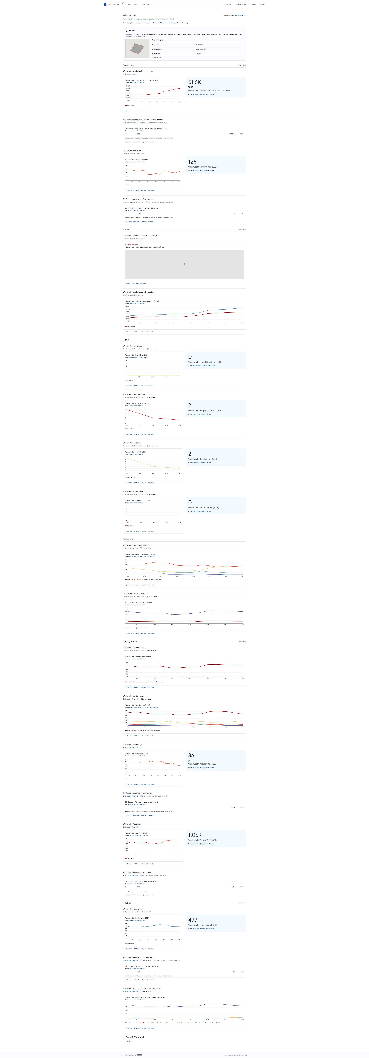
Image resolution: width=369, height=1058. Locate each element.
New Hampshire (144, 19)
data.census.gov (141, 556)
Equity (148, 23)
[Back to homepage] (105, 4)
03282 (139, 134)
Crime (155, 23)
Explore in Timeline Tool (148, 111)
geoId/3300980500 (240, 15)
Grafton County (133, 19)
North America (164, 19)
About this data (141, 82)
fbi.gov (131, 405)
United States (154, 19)
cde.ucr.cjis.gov (134, 357)
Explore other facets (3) (130, 699)
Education (163, 23)
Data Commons (113, 5)
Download (129, 111)
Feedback (262, 4)
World (172, 19)
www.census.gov (156, 57)
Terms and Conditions (231, 1055)
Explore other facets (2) (130, 74)
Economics (139, 23)
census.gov (133, 82)
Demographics (174, 23)
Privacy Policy (243, 1055)
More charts (242, 65)
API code (137, 111)
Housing (185, 23)
